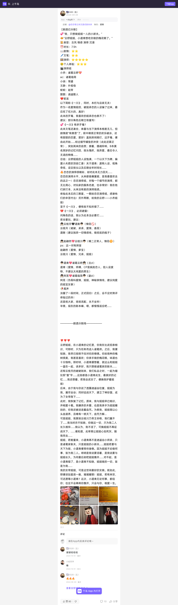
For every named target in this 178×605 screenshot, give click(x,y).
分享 (113, 601)
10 (103, 601)
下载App (170, 4)
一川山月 (70, 20)
